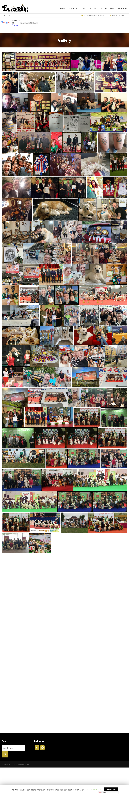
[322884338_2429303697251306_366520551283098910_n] (20, 315)
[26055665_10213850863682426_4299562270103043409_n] (107, 523)
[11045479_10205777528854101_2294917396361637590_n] (60, 417)
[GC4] (51, 585)
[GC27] (51, 691)
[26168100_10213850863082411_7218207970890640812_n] (91, 543)
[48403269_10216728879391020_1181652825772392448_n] (65, 164)
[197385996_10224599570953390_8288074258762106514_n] (119, 232)
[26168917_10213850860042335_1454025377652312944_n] (16, 564)
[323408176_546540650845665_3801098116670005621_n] (72, 315)
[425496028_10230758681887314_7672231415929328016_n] (97, 397)
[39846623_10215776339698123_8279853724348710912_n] (89, 142)
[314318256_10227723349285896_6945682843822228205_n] (116, 274)
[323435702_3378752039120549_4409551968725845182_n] (113, 315)
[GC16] (12, 649)
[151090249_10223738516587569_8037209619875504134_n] (42, 232)
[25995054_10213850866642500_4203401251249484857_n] (16, 523)
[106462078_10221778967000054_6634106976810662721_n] (55, 209)
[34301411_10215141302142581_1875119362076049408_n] (72, 142)
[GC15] (109, 629)
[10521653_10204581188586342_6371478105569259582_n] (86, 62)
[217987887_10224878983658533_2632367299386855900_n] (12, 253)
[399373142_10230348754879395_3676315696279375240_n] (85, 377)
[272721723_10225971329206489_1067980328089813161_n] (12, 274)
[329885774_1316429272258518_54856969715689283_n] (63, 335)
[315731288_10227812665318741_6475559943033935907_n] (29, 295)
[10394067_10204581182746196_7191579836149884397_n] (8, 62)
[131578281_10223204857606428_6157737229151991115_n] (16, 232)
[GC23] (55, 669)
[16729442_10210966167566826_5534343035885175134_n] (18, 437)
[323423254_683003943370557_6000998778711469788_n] (89, 315)
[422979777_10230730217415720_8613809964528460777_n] (78, 397)
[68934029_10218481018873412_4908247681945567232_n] (95, 187)
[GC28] (79, 691)
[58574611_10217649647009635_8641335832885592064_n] (16, 187)
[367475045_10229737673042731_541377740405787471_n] (73, 356)
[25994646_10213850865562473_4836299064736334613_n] (109, 501)
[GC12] (22, 629)
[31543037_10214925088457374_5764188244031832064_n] (56, 142)
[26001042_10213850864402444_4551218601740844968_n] (45, 523)
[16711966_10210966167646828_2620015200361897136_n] (114, 417)
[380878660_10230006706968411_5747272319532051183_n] (12, 377)
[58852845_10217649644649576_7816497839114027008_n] (44, 187)
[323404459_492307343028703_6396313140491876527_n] (52, 315)
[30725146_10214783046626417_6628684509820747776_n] (34, 142)
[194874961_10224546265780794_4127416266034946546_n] (96, 232)
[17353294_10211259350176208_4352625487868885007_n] (23, 458)
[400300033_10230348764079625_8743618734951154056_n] (113, 377)
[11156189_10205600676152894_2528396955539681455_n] (110, 82)
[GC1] (64, 564)
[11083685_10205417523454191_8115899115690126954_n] (75, 82)
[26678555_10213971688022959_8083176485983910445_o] (42, 122)
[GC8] (13, 607)
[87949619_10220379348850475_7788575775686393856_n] (17, 209)
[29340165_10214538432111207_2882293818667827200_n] (108, 122)
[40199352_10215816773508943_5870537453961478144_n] (112, 142)
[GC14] (77, 629)
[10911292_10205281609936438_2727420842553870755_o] (37, 82)
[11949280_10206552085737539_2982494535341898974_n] (39, 102)
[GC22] (21, 669)
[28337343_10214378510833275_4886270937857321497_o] (56, 122)
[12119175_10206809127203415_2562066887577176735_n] (114, 102)
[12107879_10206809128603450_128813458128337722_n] (89, 102)
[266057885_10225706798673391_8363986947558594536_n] (113, 253)
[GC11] (105, 607)
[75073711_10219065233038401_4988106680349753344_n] (120, 187)
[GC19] (96, 649)
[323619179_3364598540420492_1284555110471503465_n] (21, 335)
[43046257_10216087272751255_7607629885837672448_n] (17, 164)
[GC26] (20, 691)
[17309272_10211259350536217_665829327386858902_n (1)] (50, 437)
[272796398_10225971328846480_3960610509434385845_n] (31, 274)
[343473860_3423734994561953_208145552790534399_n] (16, 356)
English (104, 792)
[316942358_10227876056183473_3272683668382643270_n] (46, 295)
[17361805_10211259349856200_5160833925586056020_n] (83, 458)
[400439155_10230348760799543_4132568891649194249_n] (54, 397)
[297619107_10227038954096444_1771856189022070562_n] (74, 274)
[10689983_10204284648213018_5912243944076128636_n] (10, 82)
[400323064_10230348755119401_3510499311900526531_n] (15, 397)
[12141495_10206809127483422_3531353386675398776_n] (9, 122)
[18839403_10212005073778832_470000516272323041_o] (22, 480)
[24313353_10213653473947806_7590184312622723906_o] (100, 480)
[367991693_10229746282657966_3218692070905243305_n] (96, 356)
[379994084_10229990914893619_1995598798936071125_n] (116, 356)
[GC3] (31, 585)
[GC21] (119, 649)
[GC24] (88, 669)
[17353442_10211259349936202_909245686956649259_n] (56, 458)
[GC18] (65, 649)
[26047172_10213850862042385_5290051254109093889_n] (74, 523)
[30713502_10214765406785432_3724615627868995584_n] (10, 142)
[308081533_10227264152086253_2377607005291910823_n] (95, 274)
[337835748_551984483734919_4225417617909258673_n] (119, 335)
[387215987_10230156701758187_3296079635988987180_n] (33, 377)
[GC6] (96, 585)
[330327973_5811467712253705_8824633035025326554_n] (83, 335)
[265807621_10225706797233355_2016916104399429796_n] (57, 253)
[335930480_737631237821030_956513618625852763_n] (102, 335)
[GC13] (52, 629)
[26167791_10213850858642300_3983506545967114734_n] (64, 543)
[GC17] (36, 649)
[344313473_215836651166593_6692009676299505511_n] (44, 356)
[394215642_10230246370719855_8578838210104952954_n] (57, 377)
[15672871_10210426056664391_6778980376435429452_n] (86, 417)
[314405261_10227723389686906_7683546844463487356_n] (10, 295)
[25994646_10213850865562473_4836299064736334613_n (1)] (74, 501)
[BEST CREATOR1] (13, 417)
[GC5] (75, 585)
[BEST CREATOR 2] (36, 417)
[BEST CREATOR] (117, 397)
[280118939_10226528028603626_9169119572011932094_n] (51, 274)
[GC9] (36, 607)
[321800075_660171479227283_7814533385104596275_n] (66, 295)
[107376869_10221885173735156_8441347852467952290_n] (87, 209)
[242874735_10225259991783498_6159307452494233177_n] (33, 253)
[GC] (40, 564)
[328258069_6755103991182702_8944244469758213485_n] (47, 335)
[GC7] (116, 585)
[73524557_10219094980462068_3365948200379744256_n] (108, 187)
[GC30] (24, 712)
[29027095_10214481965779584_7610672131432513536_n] (76, 122)
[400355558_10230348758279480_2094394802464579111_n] (34, 397)
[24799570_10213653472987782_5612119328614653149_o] (29, 501)
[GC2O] (13, 585)
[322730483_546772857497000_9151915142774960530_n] (103, 295)
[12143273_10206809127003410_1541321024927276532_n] (26, 122)
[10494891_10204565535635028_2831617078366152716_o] (43, 62)
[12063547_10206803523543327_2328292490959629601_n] (64, 102)
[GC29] (110, 691)
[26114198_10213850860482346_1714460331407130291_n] (15, 543)
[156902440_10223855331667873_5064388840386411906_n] (67, 232)
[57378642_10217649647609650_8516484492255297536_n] (118, 164)
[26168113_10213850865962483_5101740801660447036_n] (116, 543)
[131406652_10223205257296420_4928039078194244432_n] (112, 209)
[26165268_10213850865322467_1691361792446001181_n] (40, 543)
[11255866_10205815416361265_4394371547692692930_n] (15, 102)
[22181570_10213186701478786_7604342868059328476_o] (57, 480)
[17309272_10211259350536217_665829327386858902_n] (82, 437)
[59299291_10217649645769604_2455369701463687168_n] (72, 187)
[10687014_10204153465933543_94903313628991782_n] (114, 62)
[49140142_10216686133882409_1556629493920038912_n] (95, 164)
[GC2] (103, 564)
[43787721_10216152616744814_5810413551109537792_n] (41, 164)
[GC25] (117, 669)
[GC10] (66, 607)
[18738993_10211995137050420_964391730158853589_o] (114, 458)
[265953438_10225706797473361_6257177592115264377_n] (85, 253)
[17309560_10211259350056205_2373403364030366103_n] (112, 437)
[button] (94, 789)
